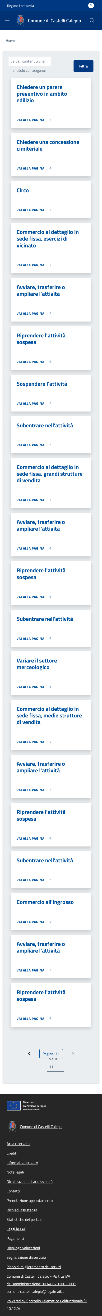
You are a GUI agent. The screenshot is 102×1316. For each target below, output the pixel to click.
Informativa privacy (22, 1162)
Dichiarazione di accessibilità (30, 1181)
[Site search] (92, 20)
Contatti (13, 1191)
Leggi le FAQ (17, 1229)
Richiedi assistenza (22, 1210)
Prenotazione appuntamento (30, 1200)
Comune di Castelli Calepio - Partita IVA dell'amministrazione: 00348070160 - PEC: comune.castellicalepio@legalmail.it (41, 1283)
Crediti (12, 1153)
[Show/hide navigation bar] (7, 20)
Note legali (15, 1172)
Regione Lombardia (20, 5)
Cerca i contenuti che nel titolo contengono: (28, 65)
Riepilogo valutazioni (23, 1248)
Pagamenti (15, 1238)
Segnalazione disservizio (26, 1257)
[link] (35, 119)
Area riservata (18, 1143)
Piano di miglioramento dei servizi (34, 1267)
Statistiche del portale (24, 1219)
